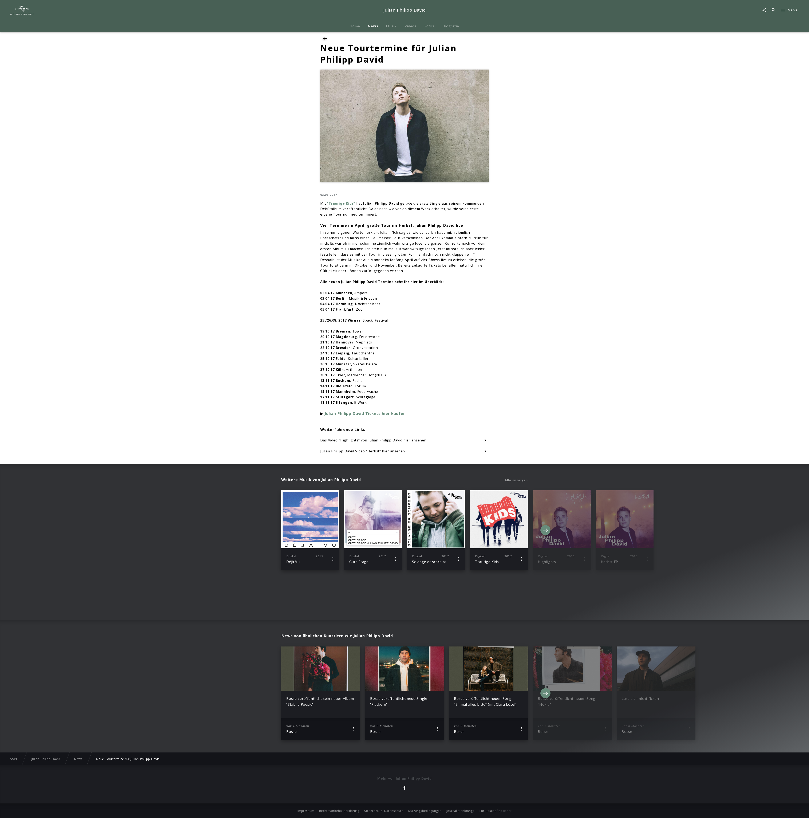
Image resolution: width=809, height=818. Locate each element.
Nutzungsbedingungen (425, 811)
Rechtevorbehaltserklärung (339, 811)
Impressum (305, 811)
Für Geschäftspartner (495, 811)
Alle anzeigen (516, 480)
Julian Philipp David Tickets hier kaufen (365, 413)
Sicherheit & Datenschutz (383, 811)
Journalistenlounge (460, 811)
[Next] (545, 530)
